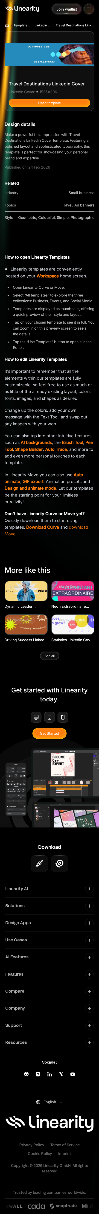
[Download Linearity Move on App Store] (59, 863)
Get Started (49, 733)
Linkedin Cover (43, 25)
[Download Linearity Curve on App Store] (39, 863)
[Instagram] (38, 1074)
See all (50, 656)
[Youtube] (72, 1074)
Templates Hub (22, 25)
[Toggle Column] (89, 889)
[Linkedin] (49, 1074)
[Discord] (26, 1074)
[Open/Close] (89, 9)
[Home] (22, 9)
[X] (61, 1074)
